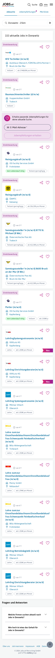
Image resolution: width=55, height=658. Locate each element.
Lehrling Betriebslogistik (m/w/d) (22, 551)
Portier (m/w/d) (13, 307)
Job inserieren (18, 646)
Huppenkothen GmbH (19, 98)
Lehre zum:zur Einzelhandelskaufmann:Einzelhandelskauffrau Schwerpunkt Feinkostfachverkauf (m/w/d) (27, 437)
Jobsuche (11, 12)
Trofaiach (13, 449)
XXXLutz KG (14, 342)
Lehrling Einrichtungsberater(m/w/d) (24, 369)
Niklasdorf (14, 486)
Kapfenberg (14, 314)
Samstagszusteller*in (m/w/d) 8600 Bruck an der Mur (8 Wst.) (26, 270)
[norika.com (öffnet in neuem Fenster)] (27, 653)
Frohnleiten (14, 166)
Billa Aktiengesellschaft (20, 445)
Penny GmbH (15, 483)
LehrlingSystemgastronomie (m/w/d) (24, 338)
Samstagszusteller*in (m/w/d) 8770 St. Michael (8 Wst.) (24, 232)
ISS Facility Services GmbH (21, 163)
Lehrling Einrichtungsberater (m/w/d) (24, 582)
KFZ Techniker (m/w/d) (17, 59)
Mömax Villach (16, 405)
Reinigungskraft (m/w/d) (17, 159)
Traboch (13, 101)
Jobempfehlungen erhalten (27, 135)
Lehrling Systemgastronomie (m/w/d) (24, 401)
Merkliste (44, 12)
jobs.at (23, 651)
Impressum (30, 646)
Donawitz (33, 35)
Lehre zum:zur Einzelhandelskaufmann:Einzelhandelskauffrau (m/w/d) (27, 475)
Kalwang (13, 202)
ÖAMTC (12, 199)
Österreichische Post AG (20, 237)
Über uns (6, 646)
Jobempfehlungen (27, 12)
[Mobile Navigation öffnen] (51, 4)
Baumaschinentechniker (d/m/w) (22, 94)
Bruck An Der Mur (17, 66)
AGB (38, 646)
